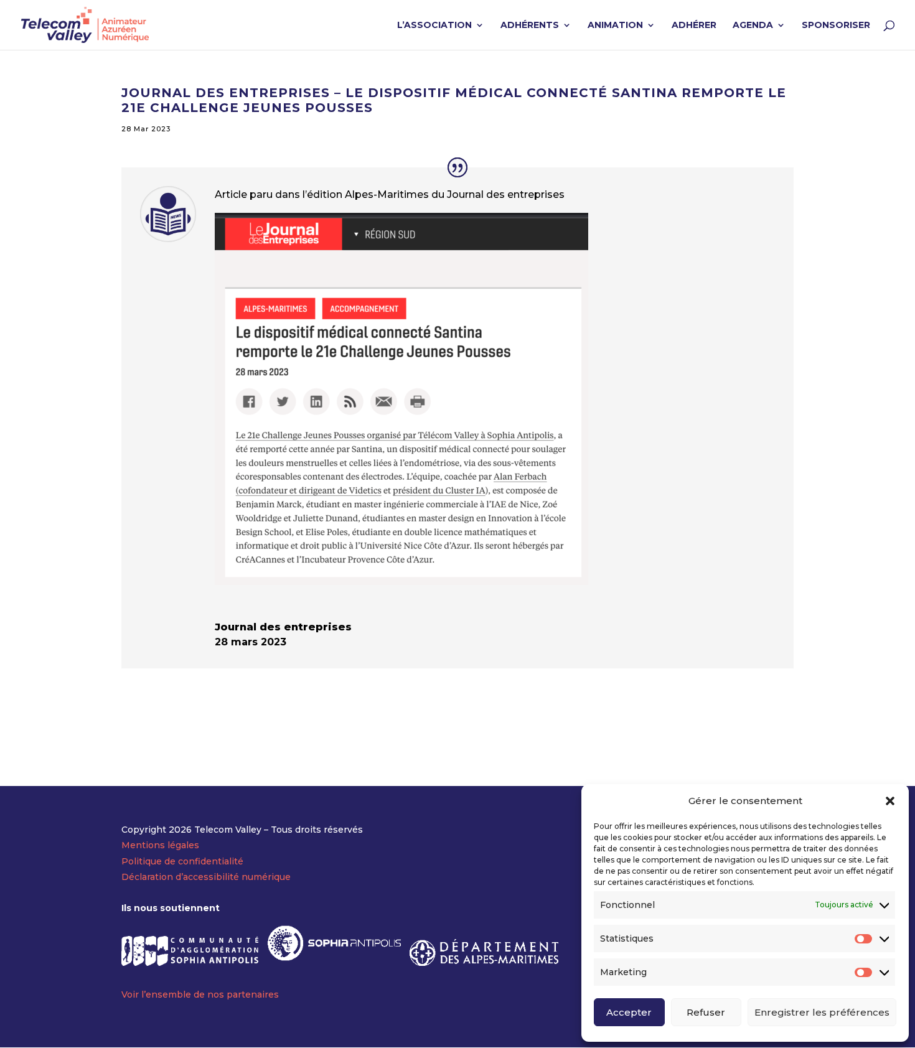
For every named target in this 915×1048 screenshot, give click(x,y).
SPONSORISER (836, 25)
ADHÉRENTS (529, 25)
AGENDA (753, 25)
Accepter (629, 1012)
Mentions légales (160, 845)
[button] (890, 801)
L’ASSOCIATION (434, 25)
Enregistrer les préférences (821, 1012)
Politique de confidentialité (182, 861)
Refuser (706, 1012)
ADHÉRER (694, 25)
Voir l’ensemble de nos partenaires (200, 994)
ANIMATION (615, 25)
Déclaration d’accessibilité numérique (206, 876)
